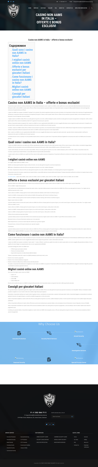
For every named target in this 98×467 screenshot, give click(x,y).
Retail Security (10, 442)
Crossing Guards (10, 445)
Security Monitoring (25, 436)
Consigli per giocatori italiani (21, 95)
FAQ (56, 8)
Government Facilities (25, 445)
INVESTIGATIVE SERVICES (59, 442)
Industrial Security (11, 447)
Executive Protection (11, 436)
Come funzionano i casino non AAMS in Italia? (22, 79)
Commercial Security (11, 450)
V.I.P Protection (24, 439)
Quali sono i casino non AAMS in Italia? (22, 52)
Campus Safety (24, 447)
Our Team (43, 8)
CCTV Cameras (24, 442)
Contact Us (69, 8)
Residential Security (11, 439)
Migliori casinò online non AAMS (21, 88)
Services (36, 8)
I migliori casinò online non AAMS (21, 61)
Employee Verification (81, 8)
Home (29, 8)
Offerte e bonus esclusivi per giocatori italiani (21, 69)
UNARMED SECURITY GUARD (60, 436)
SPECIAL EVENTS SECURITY (60, 439)
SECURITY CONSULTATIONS (43, 439)
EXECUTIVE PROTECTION (42, 442)
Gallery (50, 8)
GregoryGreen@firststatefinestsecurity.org (83, 1)
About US (61, 8)
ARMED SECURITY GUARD (42, 436)
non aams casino (12, 176)
